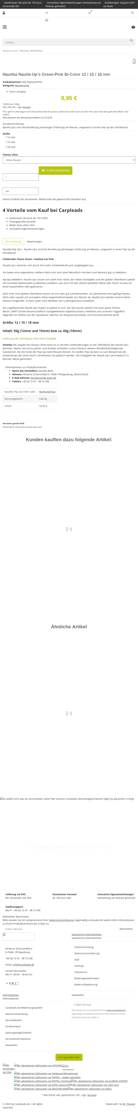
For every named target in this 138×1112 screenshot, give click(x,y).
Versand (26, 107)
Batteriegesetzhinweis (86, 978)
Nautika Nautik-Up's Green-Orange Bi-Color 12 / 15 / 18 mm (69, 777)
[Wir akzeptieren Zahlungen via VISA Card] (94, 1085)
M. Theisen (129, 1104)
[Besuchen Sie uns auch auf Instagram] (17, 983)
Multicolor (45, 391)
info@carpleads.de (23, 964)
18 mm (11, 147)
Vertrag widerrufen (69, 1057)
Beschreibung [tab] (13, 241)
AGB (76, 959)
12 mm (11, 137)
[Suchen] (131, 40)
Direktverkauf (13, 1026)
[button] (46, 13)
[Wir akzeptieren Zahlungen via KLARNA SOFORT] (99, 1081)
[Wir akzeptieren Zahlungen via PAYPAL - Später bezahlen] (47, 1077)
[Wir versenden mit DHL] (9, 1077)
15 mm (11, 142)
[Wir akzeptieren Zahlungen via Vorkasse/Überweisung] (46, 1073)
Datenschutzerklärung (61, 920)
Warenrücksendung (16, 1013)
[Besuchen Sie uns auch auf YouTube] (13, 983)
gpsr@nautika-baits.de (43, 377)
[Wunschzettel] (132, 13)
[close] (134, 61)
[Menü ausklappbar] (5, 27)
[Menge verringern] (5, 169)
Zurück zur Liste (10, 50)
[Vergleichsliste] (89, 13)
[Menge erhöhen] (5, 184)
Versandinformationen (18, 1038)
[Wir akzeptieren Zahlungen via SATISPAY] (38, 1067)
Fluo (53, 391)
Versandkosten (13, 1020)
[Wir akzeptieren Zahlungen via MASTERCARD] (40, 1089)
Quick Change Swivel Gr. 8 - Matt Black (69, 592)
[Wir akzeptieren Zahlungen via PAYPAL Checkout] (42, 1081)
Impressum (80, 972)
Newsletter (11, 1045)
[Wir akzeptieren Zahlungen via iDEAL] (89, 1089)
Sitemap (79, 965)
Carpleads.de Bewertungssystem (23, 1007)
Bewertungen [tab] (34, 241)
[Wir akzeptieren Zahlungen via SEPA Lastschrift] (42, 1085)
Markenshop (22, 85)
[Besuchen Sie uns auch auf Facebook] (10, 983)
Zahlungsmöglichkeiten (18, 1032)
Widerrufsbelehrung (85, 984)
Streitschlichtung (84, 947)
